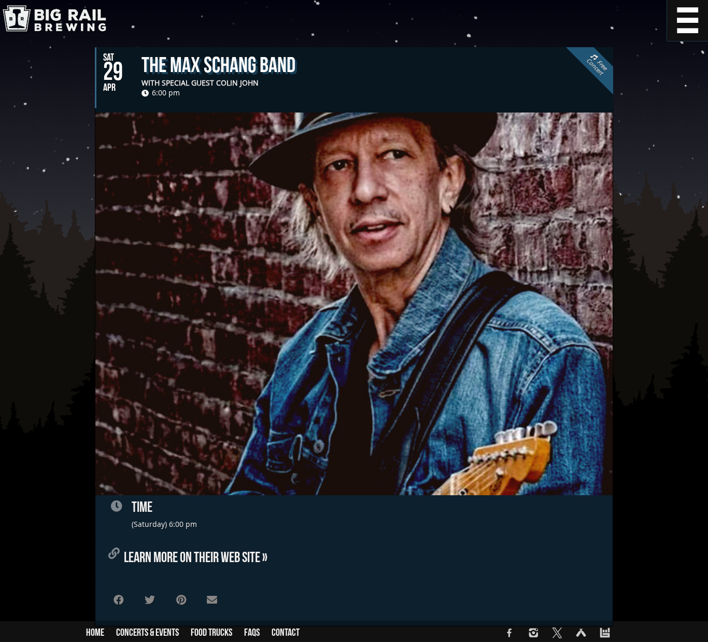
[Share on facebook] (119, 600)
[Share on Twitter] (150, 600)
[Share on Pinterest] (181, 600)
